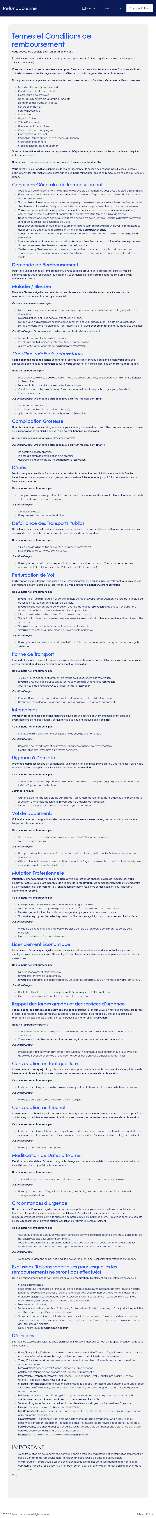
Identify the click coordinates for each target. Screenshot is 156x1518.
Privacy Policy (145, 1514)
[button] (112, 8)
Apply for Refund (140, 8)
